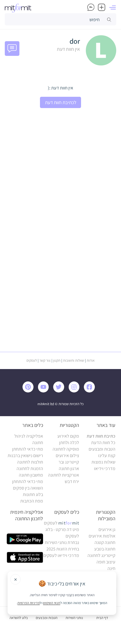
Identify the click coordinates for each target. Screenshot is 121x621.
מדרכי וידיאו (104, 468)
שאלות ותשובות (73, 360)
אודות (91, 360)
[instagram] (75, 391)
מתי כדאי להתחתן (27, 449)
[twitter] (60, 391)
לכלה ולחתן (69, 443)
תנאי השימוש (51, 602)
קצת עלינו (106, 455)
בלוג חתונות (33, 494)
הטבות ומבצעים (102, 449)
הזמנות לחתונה (30, 468)
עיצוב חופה (106, 562)
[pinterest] (30, 391)
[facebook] (90, 391)
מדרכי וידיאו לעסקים (61, 555)
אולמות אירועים (102, 536)
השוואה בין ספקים (28, 488)
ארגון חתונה (69, 468)
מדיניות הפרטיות (28, 602)
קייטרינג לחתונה (101, 555)
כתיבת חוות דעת (101, 436)
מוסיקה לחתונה (66, 449)
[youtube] (45, 391)
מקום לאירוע (68, 436)
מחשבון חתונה (31, 475)
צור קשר (45, 360)
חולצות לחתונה (30, 462)
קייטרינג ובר (69, 462)
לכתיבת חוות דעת (60, 102)
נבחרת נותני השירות (62, 542)
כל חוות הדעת (103, 443)
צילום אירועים (67, 455)
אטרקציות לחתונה (63, 475)
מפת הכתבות (31, 501)
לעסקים (31, 360)
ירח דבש (72, 481)
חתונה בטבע (104, 549)
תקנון (56, 360)
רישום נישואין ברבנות (25, 455)
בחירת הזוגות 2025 (62, 549)
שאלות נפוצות (103, 462)
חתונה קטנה (105, 542)
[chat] (91, 8)
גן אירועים (106, 529)
